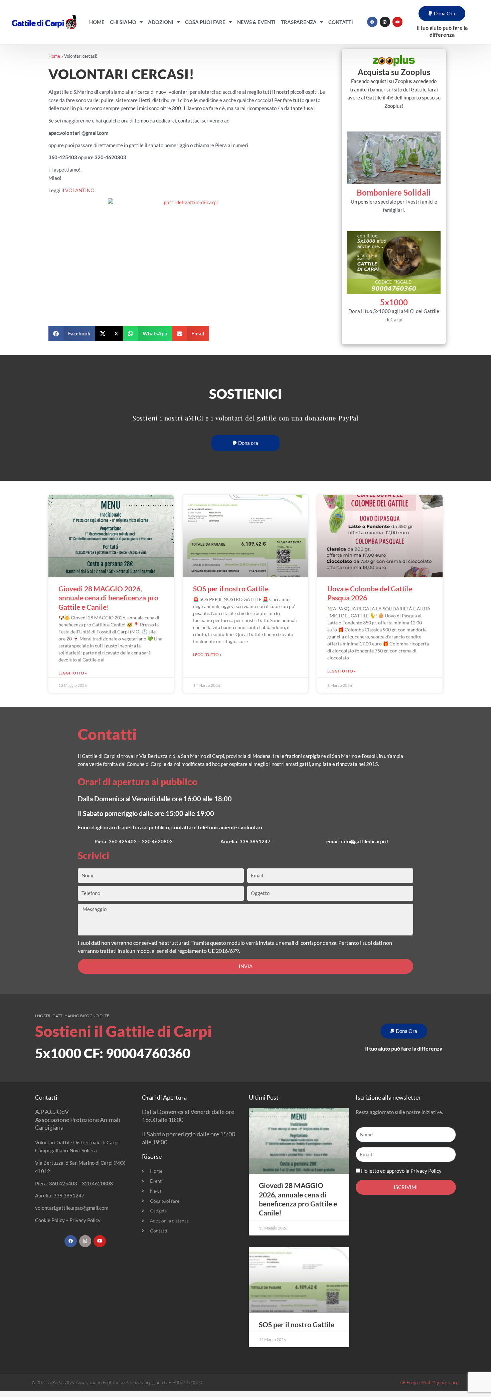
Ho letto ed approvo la (401, 1171)
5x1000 (394, 302)
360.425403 (123, 841)
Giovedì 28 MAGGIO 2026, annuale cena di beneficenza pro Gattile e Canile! (108, 597)
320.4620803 (157, 841)
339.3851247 (255, 841)
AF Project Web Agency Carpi (429, 1382)
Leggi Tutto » (72, 672)
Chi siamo (123, 22)
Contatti (340, 22)
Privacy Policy (85, 1220)
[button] (442, 13)
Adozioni (160, 22)
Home (97, 22)
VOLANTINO (80, 190)
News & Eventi (256, 22)
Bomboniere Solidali (394, 192)
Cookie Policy (50, 1220)
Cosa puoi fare (205, 22)
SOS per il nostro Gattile (231, 588)
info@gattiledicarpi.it (364, 841)
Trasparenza (299, 22)
